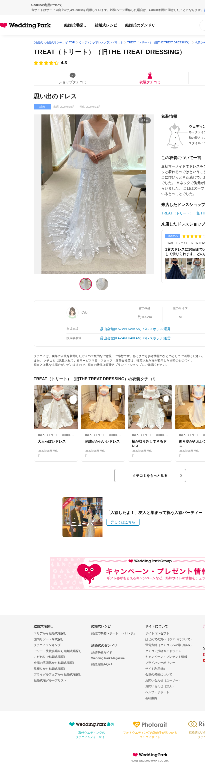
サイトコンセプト (157, 633)
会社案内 (151, 698)
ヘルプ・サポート (157, 692)
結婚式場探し (75, 25)
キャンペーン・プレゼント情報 (166, 657)
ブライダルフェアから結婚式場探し (58, 674)
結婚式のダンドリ (140, 25)
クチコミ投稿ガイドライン (163, 651)
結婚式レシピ (106, 25)
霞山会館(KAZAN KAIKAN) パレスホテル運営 (135, 329)
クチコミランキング (47, 645)
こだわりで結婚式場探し (50, 657)
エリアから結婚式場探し (50, 633)
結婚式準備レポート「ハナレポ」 (113, 633)
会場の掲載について (158, 674)
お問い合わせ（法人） (160, 686)
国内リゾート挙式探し (49, 639)
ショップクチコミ (72, 82)
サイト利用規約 (155, 668)
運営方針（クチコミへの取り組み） (169, 645)
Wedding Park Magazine (108, 658)
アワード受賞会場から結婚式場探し (58, 651)
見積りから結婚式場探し (50, 668)
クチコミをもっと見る (150, 476)
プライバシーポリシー (160, 663)
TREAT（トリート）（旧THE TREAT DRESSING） (110, 52)
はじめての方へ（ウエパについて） (169, 639)
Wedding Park (150, 755)
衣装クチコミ (150, 82)
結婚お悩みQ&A (101, 664)
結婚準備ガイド (101, 652)
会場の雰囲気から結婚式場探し (55, 663)
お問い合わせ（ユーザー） (163, 680)
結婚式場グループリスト (50, 680)
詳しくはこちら (123, 522)
